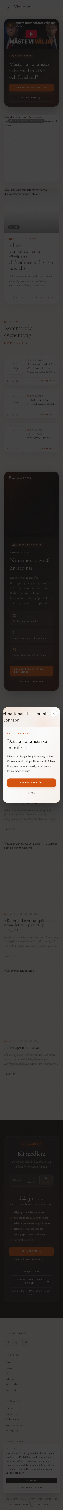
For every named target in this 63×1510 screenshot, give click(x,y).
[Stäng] (53, 713)
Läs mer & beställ (31, 782)
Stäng (31, 793)
